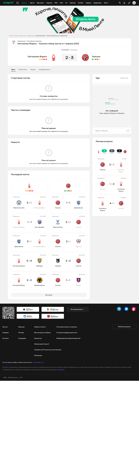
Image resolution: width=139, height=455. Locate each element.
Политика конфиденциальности (66, 332)
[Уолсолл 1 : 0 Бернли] (92, 59)
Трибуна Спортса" (40, 327)
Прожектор (38, 338)
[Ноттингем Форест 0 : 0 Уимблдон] (41, 59)
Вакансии (21, 327)
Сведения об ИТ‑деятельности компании (47, 350)
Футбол (16, 35)
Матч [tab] (13, 69)
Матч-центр (23, 35)
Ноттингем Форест (37, 56)
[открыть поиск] (120, 2)
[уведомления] (124, 2)
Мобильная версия (124, 327)
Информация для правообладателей (68, 338)
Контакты (5, 338)
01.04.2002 (65, 50)
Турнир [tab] (33, 69)
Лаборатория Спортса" (41, 344)
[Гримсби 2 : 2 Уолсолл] (94, 59)
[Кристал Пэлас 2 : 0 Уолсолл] (97, 59)
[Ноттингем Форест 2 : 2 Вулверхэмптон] (40, 59)
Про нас (5, 327)
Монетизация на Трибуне (42, 332)
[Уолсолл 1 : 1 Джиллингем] (99, 59)
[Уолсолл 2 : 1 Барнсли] (95, 59)
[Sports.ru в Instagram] (134, 309)
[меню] (17, 2)
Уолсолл (96, 56)
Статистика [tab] (22, 69)
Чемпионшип (30, 35)
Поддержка (22, 338)
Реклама (21, 332)
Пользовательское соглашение (66, 327)
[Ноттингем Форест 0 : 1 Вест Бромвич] (44, 59)
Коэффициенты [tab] (44, 69)
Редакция (5, 332)
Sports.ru (7, 367)
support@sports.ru (38, 362)
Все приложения (76, 309)
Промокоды (38, 355)
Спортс (11, 35)
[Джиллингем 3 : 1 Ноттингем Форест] (43, 59)
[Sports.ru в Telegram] (119, 309)
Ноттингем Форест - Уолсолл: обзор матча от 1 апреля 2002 (51, 35)
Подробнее (61, 370)
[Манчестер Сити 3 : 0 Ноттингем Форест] (46, 59)
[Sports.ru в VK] (126, 309)
